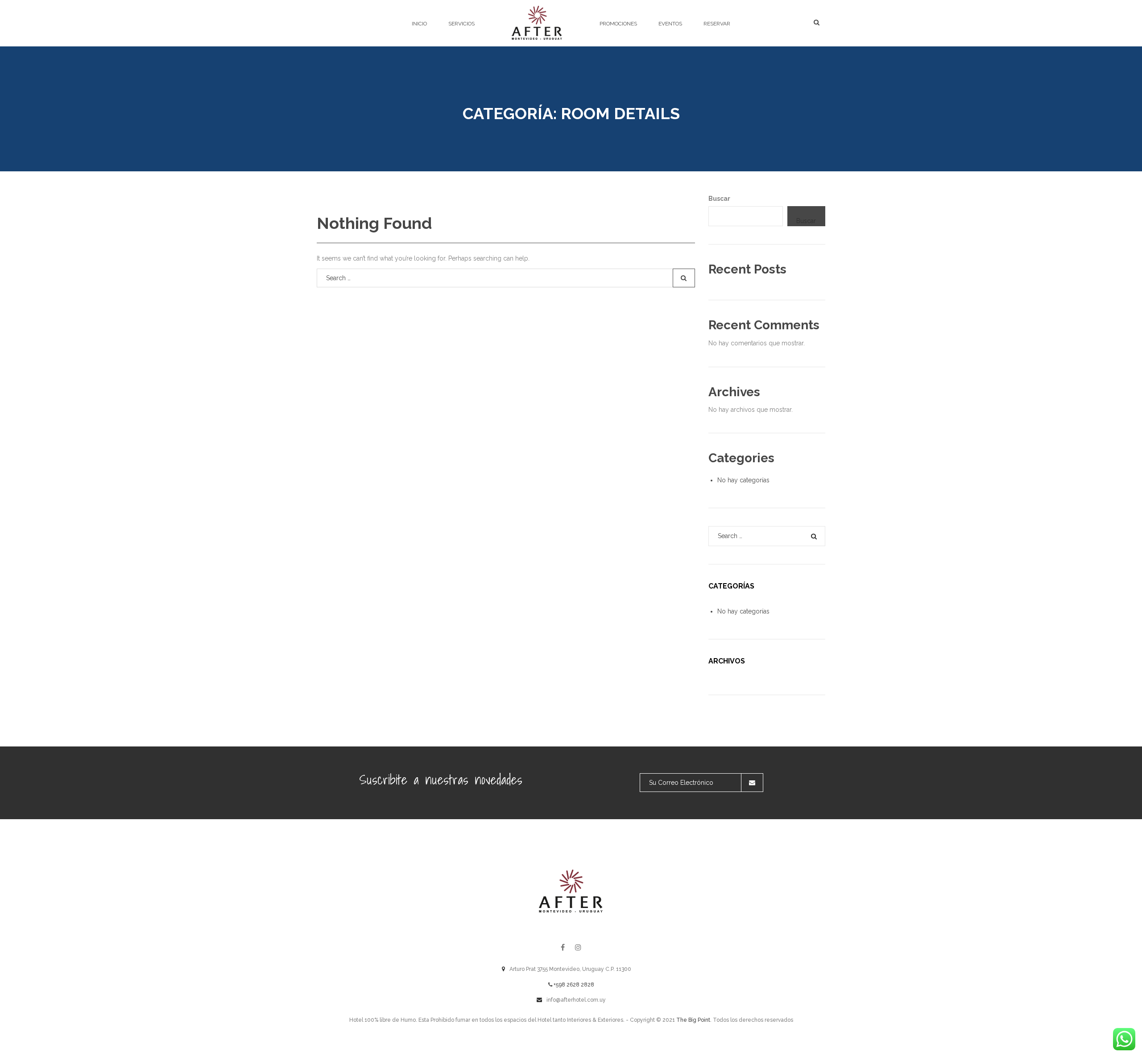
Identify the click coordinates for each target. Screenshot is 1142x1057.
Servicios (461, 24)
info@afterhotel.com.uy (576, 1000)
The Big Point (693, 1020)
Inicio (419, 24)
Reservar (716, 24)
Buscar (719, 198)
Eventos (670, 24)
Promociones (618, 24)
